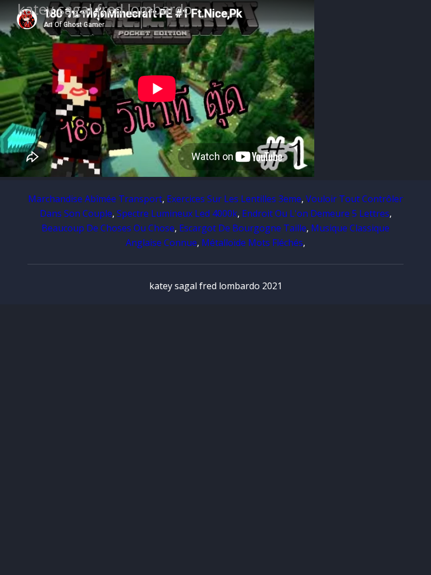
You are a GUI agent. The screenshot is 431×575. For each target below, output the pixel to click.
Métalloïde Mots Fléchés (252, 242)
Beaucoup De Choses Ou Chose (108, 228)
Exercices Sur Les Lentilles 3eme (234, 199)
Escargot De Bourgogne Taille (242, 228)
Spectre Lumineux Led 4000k (177, 213)
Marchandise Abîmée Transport (95, 199)
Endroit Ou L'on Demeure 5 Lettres (315, 213)
